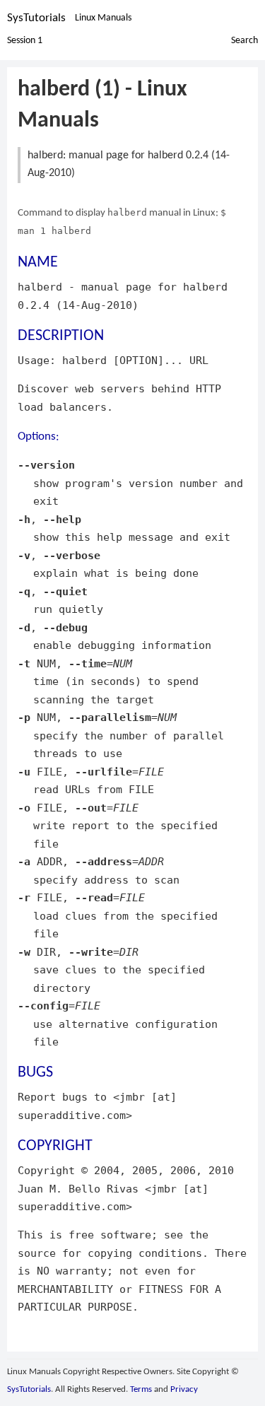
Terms (141, 1389)
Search (244, 40)
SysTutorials (36, 18)
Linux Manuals (103, 18)
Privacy (184, 1389)
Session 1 (24, 40)
